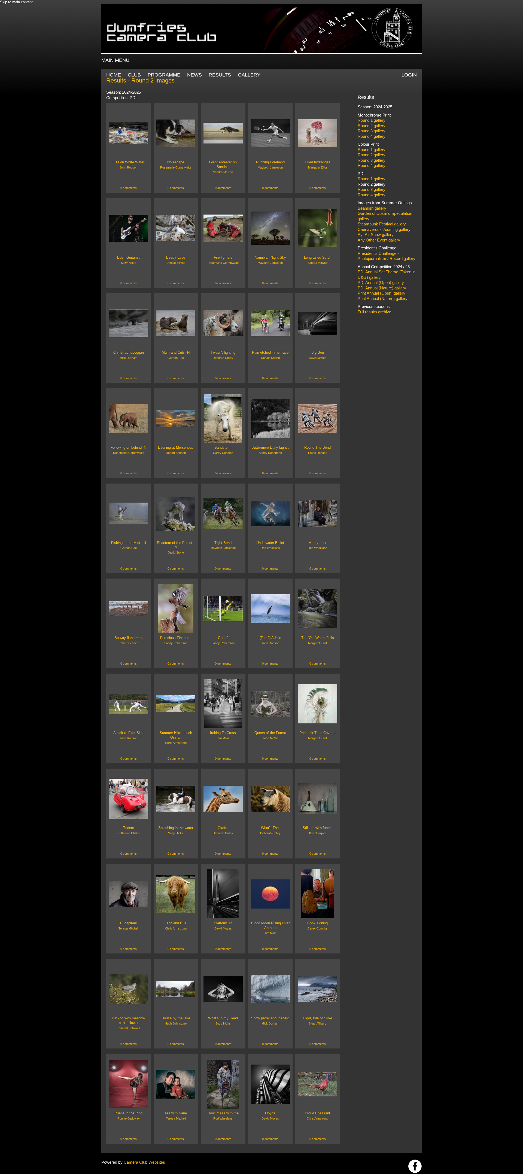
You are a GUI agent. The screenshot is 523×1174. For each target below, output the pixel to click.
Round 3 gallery (371, 131)
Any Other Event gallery (379, 240)
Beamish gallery (372, 208)
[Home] (261, 7)
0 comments (128, 187)
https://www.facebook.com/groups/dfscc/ (415, 1166)
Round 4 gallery (371, 136)
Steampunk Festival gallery (382, 224)
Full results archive (374, 312)
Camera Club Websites (144, 1162)
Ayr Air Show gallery (376, 234)
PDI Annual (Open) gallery (381, 282)
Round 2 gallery (371, 125)
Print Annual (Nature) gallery (383, 298)
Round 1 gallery (371, 120)
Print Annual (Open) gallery (381, 293)
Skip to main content (16, 2)
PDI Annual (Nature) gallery (382, 288)
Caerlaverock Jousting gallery (384, 229)
